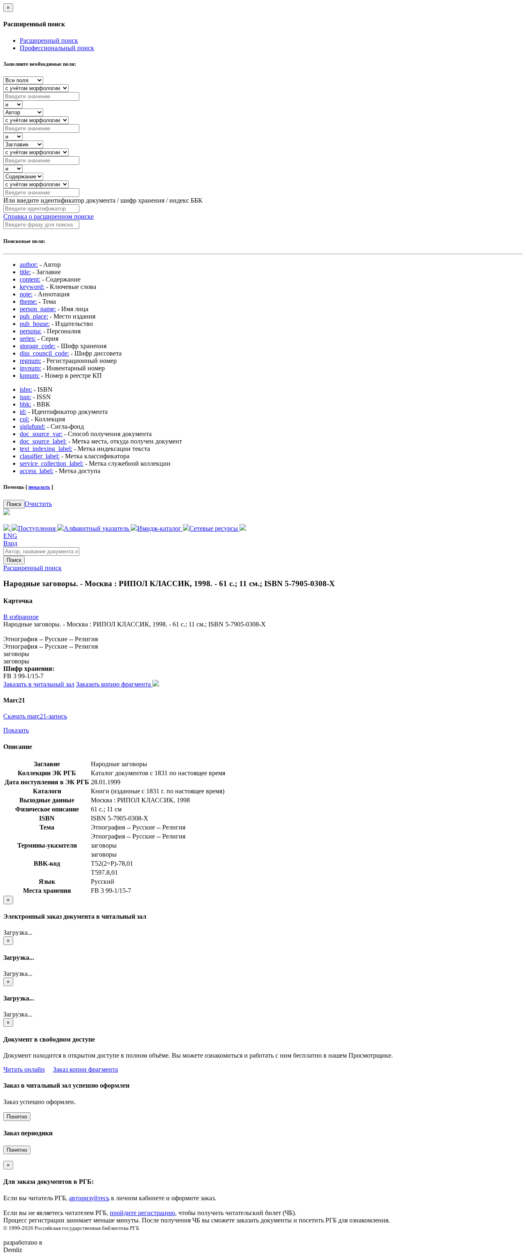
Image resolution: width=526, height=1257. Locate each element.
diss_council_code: (44, 353)
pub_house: (35, 323)
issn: (25, 396)
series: (28, 338)
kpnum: (29, 375)
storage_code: (37, 345)
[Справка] (243, 528)
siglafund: (32, 426)
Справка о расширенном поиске (48, 216)
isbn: (26, 389)
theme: (28, 301)
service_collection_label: (51, 463)
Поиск (14, 504)
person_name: (38, 308)
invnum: (30, 368)
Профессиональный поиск (57, 47)
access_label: (36, 470)
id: (23, 411)
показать (39, 487)
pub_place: (34, 316)
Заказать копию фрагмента (114, 684)
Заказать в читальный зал (38, 684)
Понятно (17, 1117)
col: (24, 419)
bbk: (25, 404)
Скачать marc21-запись (35, 716)
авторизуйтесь (89, 1198)
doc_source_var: (41, 433)
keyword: (32, 286)
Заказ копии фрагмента (85, 1069)
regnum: (30, 360)
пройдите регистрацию (142, 1212)
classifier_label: (40, 456)
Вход (10, 543)
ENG (10, 535)
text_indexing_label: (46, 448)
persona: (31, 331)
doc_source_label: (43, 441)
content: (30, 279)
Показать (16, 730)
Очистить (38, 503)
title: (25, 271)
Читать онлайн (24, 1069)
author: (29, 264)
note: (26, 294)
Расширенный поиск (49, 40)
